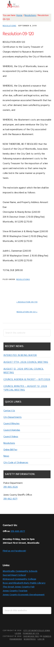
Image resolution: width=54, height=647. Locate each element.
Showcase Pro (31, 636)
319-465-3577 (18, 531)
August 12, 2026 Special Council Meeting (23, 371)
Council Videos (10, 437)
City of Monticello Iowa (13, 4)
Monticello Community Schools (20, 571)
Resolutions (9, 25)
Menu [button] (48, 3)
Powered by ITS (31, 633)
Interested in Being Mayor (20, 355)
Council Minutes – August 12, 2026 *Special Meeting (25, 388)
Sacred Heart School (14, 575)
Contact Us (9, 411)
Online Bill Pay (10, 450)
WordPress (30, 639)
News (6, 456)
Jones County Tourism (15, 591)
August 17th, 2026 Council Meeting (25, 362)
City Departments (12, 417)
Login (18, 633)
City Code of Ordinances (15, 463)
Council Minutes (11, 424)
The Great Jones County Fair (19, 587)
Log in (41, 639)
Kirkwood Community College (19, 579)
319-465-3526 (10, 487)
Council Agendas (11, 430)
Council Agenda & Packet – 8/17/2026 (26, 379)
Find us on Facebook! (14, 551)
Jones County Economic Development (24, 595)
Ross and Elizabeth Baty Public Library (24, 583)
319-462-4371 (10, 499)
